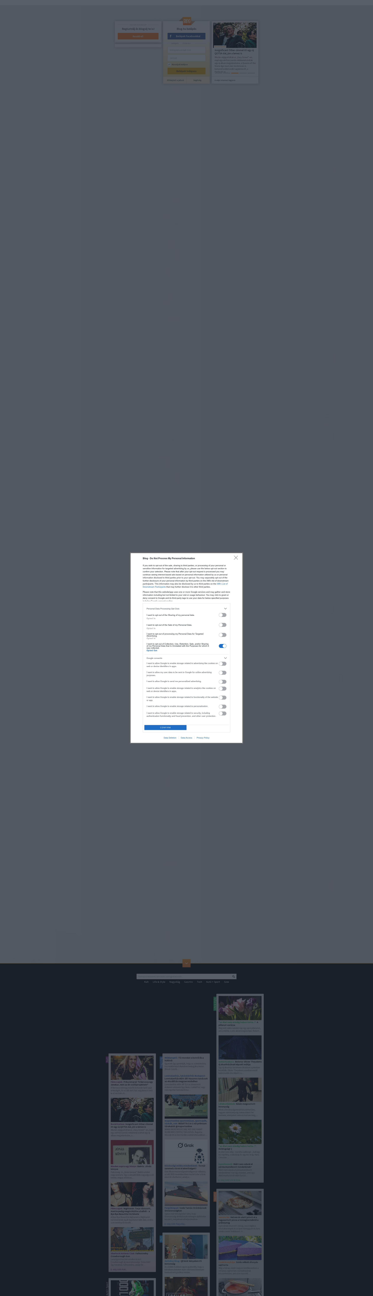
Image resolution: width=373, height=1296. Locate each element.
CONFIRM (165, 727)
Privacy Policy (203, 738)
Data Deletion (170, 738)
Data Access (186, 738)
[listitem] (186, 608)
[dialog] (186, 648)
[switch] (222, 615)
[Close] (237, 558)
